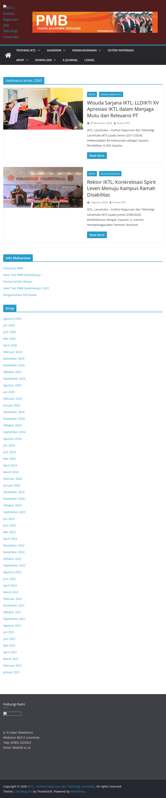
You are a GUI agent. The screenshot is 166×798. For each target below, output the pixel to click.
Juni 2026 (9, 332)
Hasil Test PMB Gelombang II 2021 (26, 288)
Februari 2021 (12, 665)
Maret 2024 (11, 472)
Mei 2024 (9, 459)
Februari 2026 (12, 352)
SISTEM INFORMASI (121, 50)
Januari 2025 (11, 405)
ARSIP (20, 60)
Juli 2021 (9, 632)
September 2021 (14, 619)
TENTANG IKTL (26, 50)
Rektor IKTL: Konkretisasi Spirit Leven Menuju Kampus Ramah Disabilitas (121, 188)
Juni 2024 (9, 452)
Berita (92, 94)
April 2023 (10, 539)
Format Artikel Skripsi (17, 281)
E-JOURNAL (70, 60)
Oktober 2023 (12, 505)
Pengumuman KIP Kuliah (20, 295)
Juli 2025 (9, 392)
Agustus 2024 (12, 439)
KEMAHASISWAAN (84, 50)
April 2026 (10, 345)
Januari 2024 (11, 485)
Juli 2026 (9, 325)
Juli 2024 (9, 445)
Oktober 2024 (12, 425)
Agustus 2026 (12, 318)
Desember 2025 (13, 358)
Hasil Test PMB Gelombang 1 (22, 275)
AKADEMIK (54, 50)
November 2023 (14, 499)
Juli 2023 (9, 519)
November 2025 (14, 365)
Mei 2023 (9, 532)
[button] (38, 50)
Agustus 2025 (12, 385)
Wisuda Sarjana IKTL (111, 94)
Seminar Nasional (110, 173)
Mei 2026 (9, 338)
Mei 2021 (9, 645)
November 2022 (14, 552)
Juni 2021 (9, 639)
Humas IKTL (123, 123)
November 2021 (14, 605)
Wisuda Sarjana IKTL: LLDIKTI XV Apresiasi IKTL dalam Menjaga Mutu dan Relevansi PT (123, 108)
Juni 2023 (9, 525)
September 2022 (14, 565)
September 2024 (14, 432)
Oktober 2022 (12, 559)
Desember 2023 (13, 492)
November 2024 (14, 419)
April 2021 (10, 652)
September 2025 (14, 379)
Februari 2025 (12, 399)
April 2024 (10, 465)
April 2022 (10, 585)
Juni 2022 (9, 579)
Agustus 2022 (12, 572)
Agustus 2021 (12, 625)
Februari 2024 (12, 479)
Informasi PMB (13, 268)
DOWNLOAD (43, 60)
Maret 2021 (11, 659)
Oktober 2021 (12, 612)
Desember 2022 (13, 545)
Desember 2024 (13, 412)
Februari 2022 (12, 599)
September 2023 (14, 512)
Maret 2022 (11, 592)
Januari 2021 (11, 672)
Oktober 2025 (12, 372)
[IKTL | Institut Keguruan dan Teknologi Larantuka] (8, 55)
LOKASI (89, 60)
